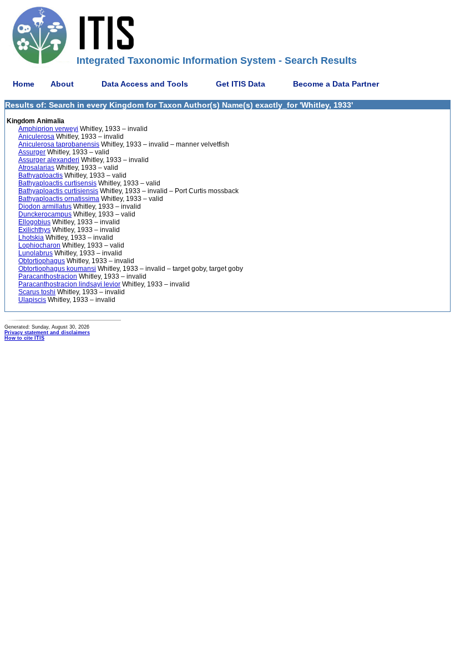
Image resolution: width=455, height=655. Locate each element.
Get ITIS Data (240, 83)
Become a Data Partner (336, 83)
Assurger (32, 152)
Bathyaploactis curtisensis (57, 183)
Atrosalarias (36, 168)
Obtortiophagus (41, 261)
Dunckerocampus (45, 214)
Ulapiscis (32, 300)
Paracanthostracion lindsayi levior (69, 284)
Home (23, 83)
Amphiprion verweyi (48, 129)
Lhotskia (31, 237)
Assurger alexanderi (48, 160)
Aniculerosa (36, 136)
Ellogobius (34, 222)
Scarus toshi (36, 292)
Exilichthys (34, 230)
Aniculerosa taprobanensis (58, 144)
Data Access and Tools (145, 83)
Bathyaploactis (40, 175)
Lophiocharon (39, 245)
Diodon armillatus (45, 206)
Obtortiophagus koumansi (57, 269)
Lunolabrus (35, 253)
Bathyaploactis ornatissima (58, 199)
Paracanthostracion (47, 276)
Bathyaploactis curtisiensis (58, 191)
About (62, 83)
